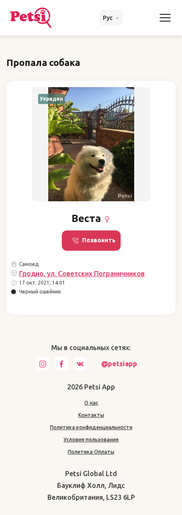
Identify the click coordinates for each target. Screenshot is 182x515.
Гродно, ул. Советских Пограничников (82, 273)
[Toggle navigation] (165, 17)
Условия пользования (91, 439)
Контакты (91, 415)
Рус (108, 17)
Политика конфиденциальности (91, 427)
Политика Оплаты (91, 452)
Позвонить (99, 240)
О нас (91, 402)
